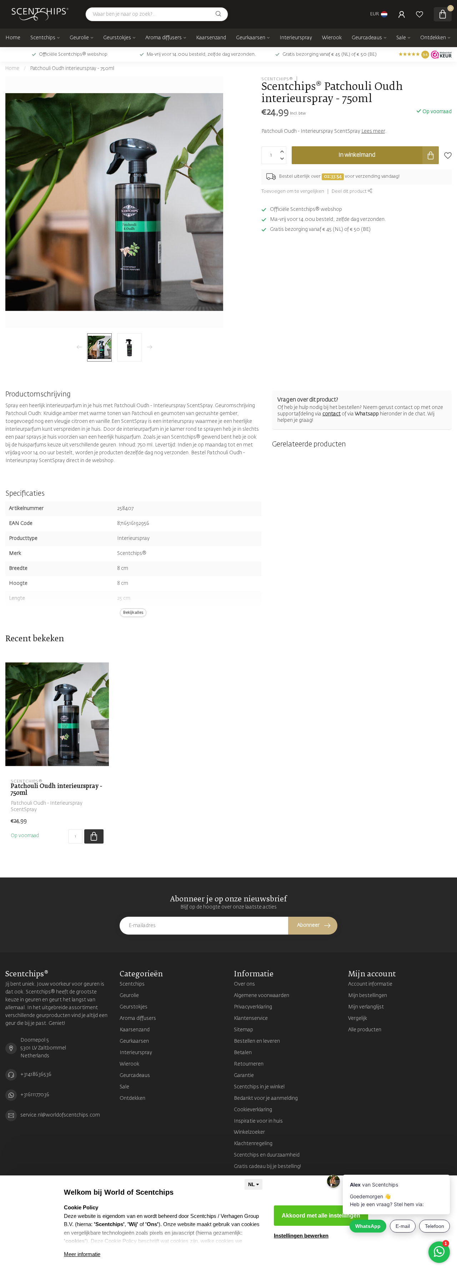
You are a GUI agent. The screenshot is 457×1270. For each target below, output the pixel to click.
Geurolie (79, 37)
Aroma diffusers (163, 37)
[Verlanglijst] (419, 14)
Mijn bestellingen (367, 995)
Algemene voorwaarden (261, 995)
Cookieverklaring (253, 1109)
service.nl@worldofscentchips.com (60, 1115)
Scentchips (42, 37)
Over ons (244, 984)
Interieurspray (296, 37)
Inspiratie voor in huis (258, 1121)
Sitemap (243, 1029)
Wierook (332, 37)
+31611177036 (34, 1094)
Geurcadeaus (367, 37)
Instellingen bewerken (301, 1236)
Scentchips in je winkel (259, 1086)
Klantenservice (251, 1018)
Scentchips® (277, 79)
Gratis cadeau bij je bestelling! (267, 1166)
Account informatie (370, 984)
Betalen (243, 1052)
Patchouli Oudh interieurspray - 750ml (72, 68)
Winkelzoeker (249, 1132)
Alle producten (364, 1029)
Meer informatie (82, 1254)
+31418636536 (35, 1074)
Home (12, 37)
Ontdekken (433, 37)
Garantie (244, 1075)
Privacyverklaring (253, 1007)
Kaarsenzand (211, 37)
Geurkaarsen (250, 37)
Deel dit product (350, 191)
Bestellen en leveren (257, 1041)
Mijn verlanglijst (366, 1007)
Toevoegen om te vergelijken (292, 191)
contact (331, 413)
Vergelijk (357, 1018)
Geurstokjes (117, 37)
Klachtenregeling (253, 1143)
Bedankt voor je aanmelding (266, 1098)
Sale (401, 37)
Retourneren (248, 1064)
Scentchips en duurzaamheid (267, 1155)
